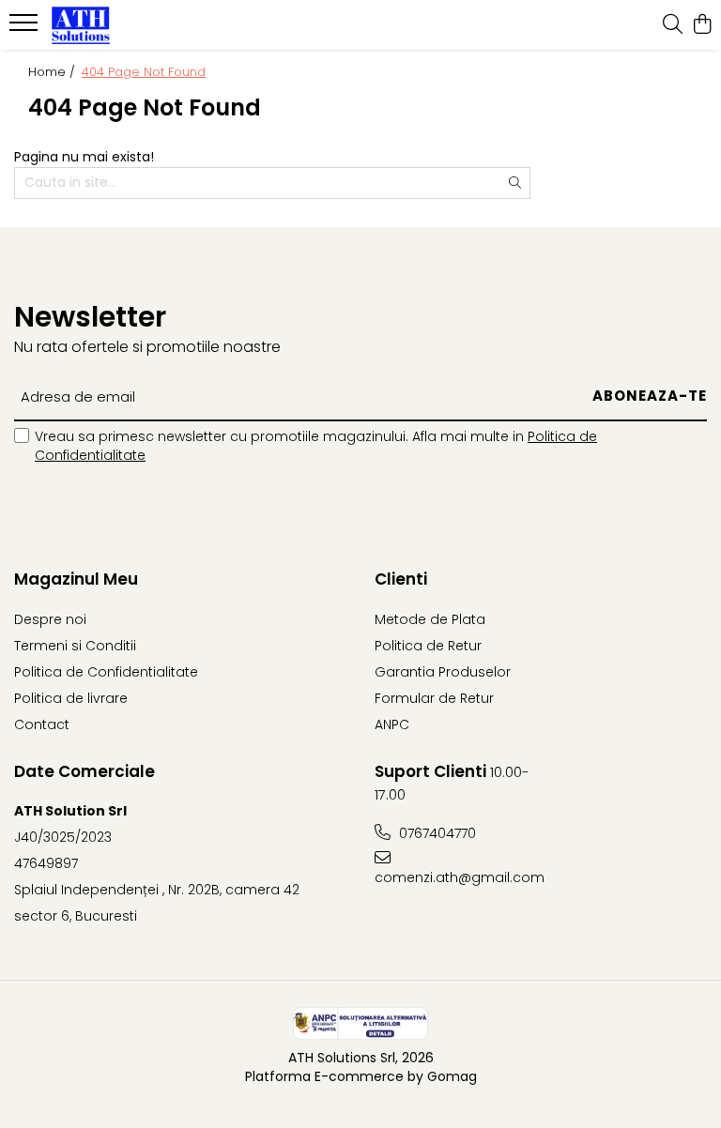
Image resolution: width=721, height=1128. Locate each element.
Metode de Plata (430, 619)
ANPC (392, 724)
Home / (53, 72)
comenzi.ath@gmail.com (458, 877)
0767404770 (435, 833)
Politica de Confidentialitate (106, 672)
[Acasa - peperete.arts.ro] (127, 25)
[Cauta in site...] (673, 25)
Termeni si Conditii (75, 645)
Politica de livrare (71, 698)
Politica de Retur (428, 645)
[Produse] (25, 28)
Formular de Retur (434, 698)
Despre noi (50, 619)
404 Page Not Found (144, 72)
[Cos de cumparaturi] (702, 25)
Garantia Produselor (443, 672)
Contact (41, 724)
